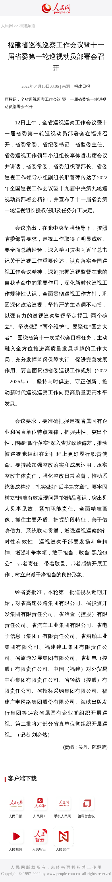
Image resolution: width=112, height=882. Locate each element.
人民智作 (62, 849)
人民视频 (15, 849)
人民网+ (39, 816)
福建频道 (27, 26)
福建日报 (82, 86)
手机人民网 (62, 816)
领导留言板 (86, 816)
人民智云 (39, 849)
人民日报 (15, 816)
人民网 (7, 26)
